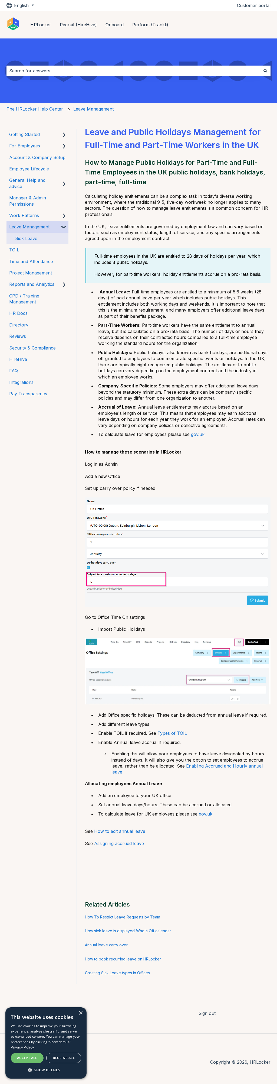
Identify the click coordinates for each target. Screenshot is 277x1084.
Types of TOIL (172, 733)
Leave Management (93, 109)
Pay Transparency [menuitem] (28, 393)
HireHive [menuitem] (18, 359)
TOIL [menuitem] (14, 250)
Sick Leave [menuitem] (26, 238)
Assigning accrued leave (119, 843)
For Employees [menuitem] (24, 145)
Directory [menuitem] (18, 325)
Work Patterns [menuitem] (24, 215)
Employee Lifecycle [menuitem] (29, 169)
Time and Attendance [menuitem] (31, 261)
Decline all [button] (64, 1058)
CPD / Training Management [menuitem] (24, 299)
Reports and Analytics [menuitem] (31, 284)
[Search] (265, 71)
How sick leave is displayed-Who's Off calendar (128, 930)
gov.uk (198, 434)
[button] (64, 134)
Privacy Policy (22, 1047)
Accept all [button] (27, 1058)
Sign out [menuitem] (207, 1013)
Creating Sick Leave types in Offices (117, 972)
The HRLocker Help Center (34, 109)
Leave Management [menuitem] (29, 226)
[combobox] (133, 71)
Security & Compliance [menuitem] (32, 348)
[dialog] (46, 1043)
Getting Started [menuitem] (24, 134)
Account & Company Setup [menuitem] (37, 157)
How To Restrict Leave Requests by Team (122, 917)
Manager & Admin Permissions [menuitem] (27, 200)
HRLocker (40, 24)
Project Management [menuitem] (30, 273)
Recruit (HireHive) (78, 24)
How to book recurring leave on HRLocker (123, 959)
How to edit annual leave (119, 831)
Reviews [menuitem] (17, 336)
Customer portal (254, 5)
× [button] (80, 1013)
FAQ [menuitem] (13, 370)
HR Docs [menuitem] (18, 313)
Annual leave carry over (106, 945)
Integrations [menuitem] (21, 382)
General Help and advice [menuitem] (27, 183)
